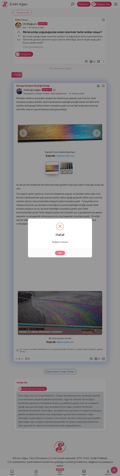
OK (60, 252)
